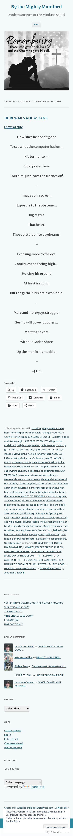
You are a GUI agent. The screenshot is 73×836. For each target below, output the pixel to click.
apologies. (27, 517)
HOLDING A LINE (13, 547)
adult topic (24, 487)
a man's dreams (35, 458)
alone (32, 492)
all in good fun (20, 492)
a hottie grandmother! (38, 453)
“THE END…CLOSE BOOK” (19, 615)
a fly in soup (48, 445)
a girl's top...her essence (47, 449)
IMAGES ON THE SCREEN (49, 547)
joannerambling (24, 657)
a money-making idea (24, 462)
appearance (40, 517)
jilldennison (21, 666)
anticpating (27, 513)
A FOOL (60, 445)
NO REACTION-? (13, 624)
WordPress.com (13, 747)
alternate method (46, 492)
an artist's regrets (56, 496)
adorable (62, 483)
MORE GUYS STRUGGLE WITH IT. (22, 555)
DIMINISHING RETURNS (48, 542)
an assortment (12, 500)
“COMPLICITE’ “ (13, 611)
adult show (10, 487)
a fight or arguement (28, 445)
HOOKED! (28, 547)
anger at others (27, 509)
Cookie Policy (13, 821)
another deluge (45, 509)
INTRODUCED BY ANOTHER (46, 551)
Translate (37, 787)
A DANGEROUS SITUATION (46, 436)
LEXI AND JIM (11, 620)
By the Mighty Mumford (36, 7)
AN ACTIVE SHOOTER (33, 496)
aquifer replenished (34, 521)
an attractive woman (33, 500)
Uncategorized (12, 542)
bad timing (36, 526)
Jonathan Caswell (14, 572)
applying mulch (13, 521)
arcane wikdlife (55, 521)
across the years (27, 483)
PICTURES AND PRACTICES (48, 559)
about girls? (47, 479)
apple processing (58, 517)
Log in (7, 734)
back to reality (21, 526)
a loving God (18, 458)
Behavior (58, 530)
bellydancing (53, 534)
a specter (33, 470)
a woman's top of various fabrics (37, 475)
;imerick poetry (19, 432)
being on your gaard (33, 534)
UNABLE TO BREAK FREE (18, 564)
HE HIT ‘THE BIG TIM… (48, 657)
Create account (12, 730)
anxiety (16, 517)
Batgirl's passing (53, 526)
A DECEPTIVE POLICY (35, 441)
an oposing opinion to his (35, 504)
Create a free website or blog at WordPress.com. (29, 807)
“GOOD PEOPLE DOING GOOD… (49, 666)
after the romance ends (44, 487)
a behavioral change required (44, 432)
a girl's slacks (25, 449)
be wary (19, 530)
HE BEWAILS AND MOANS (25, 118)
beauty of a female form (38, 530)
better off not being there (52, 538)
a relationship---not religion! (32, 466)
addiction (50, 483)
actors (40, 483)
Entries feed (11, 739)
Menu (36, 24)
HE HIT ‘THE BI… (24, 675)
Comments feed (13, 743)
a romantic (56, 466)
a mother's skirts (47, 462)
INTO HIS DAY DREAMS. (17, 551)
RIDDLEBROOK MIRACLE (50, 675)
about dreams (32, 479)
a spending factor (49, 470)
